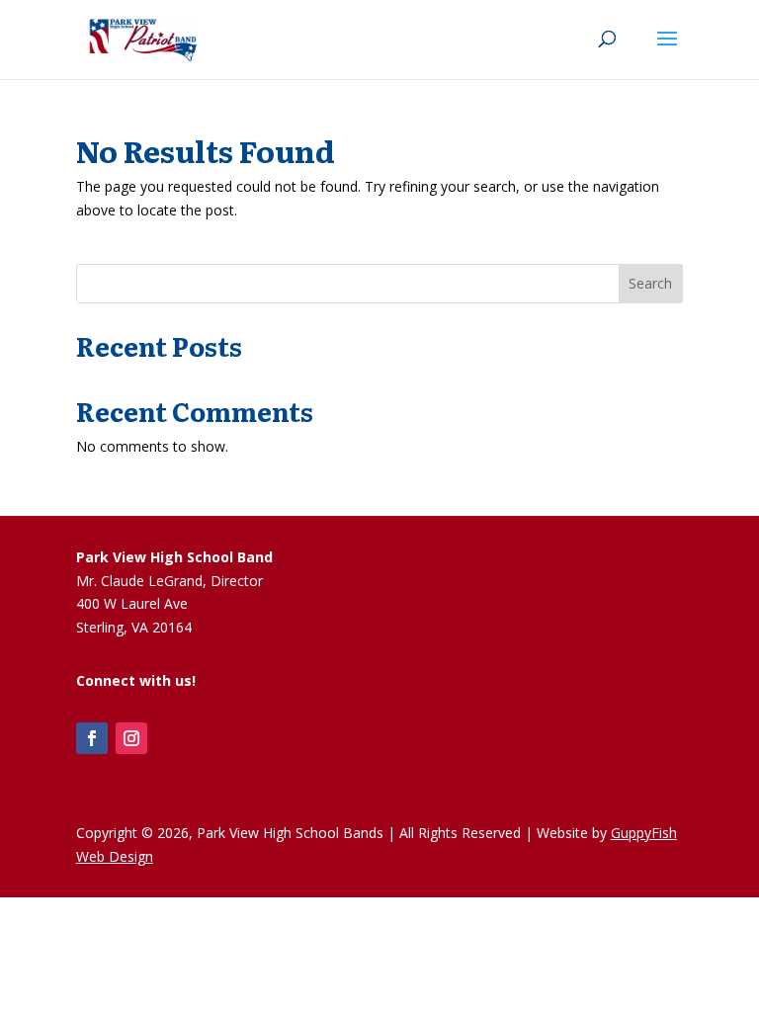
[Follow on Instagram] (131, 738)
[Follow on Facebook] (92, 738)
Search (650, 283)
